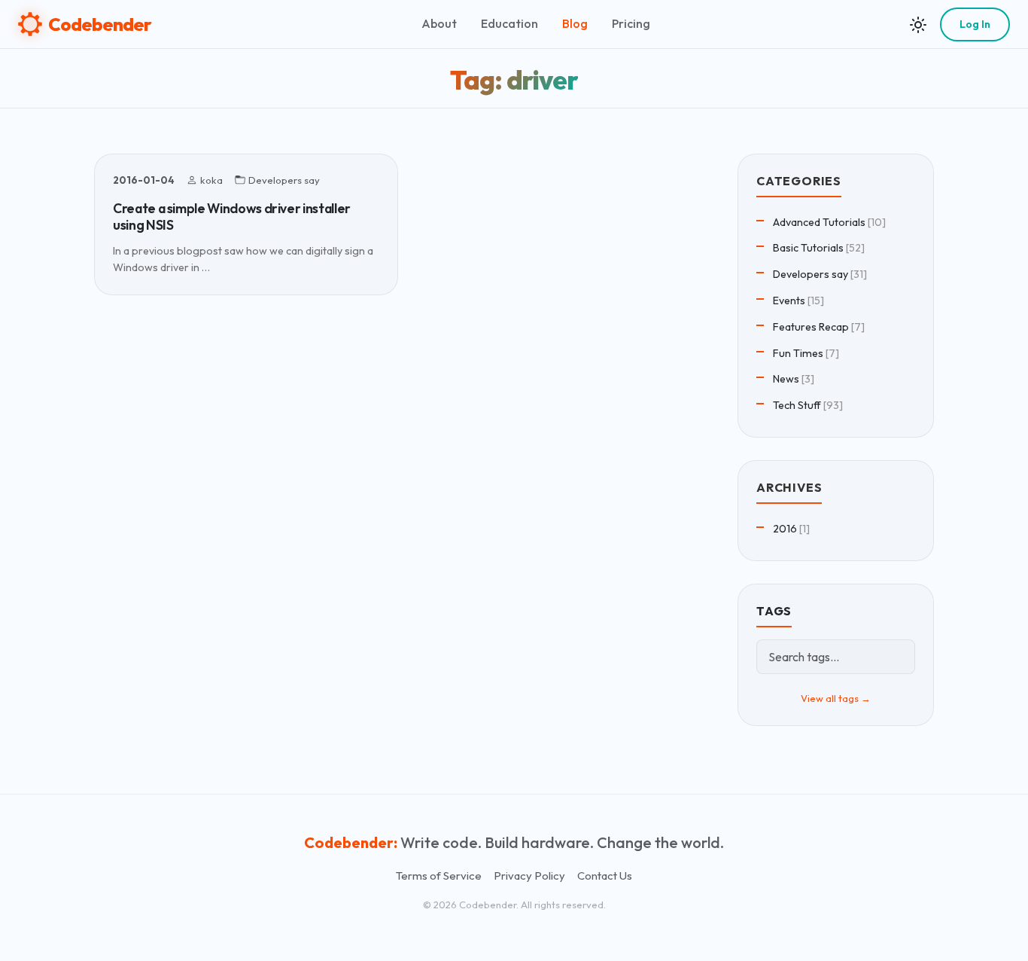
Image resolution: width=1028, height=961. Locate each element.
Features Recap (811, 327)
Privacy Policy (529, 875)
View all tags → (836, 698)
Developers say (284, 180)
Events (789, 300)
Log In (975, 24)
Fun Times (798, 353)
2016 (785, 528)
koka (211, 180)
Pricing (631, 23)
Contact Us (604, 875)
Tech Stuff (797, 405)
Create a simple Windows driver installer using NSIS (232, 216)
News (786, 379)
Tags (774, 610)
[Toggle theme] (918, 24)
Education (509, 23)
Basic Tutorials (808, 248)
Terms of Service (439, 875)
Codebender (99, 24)
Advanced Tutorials (819, 222)
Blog (575, 23)
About (439, 23)
